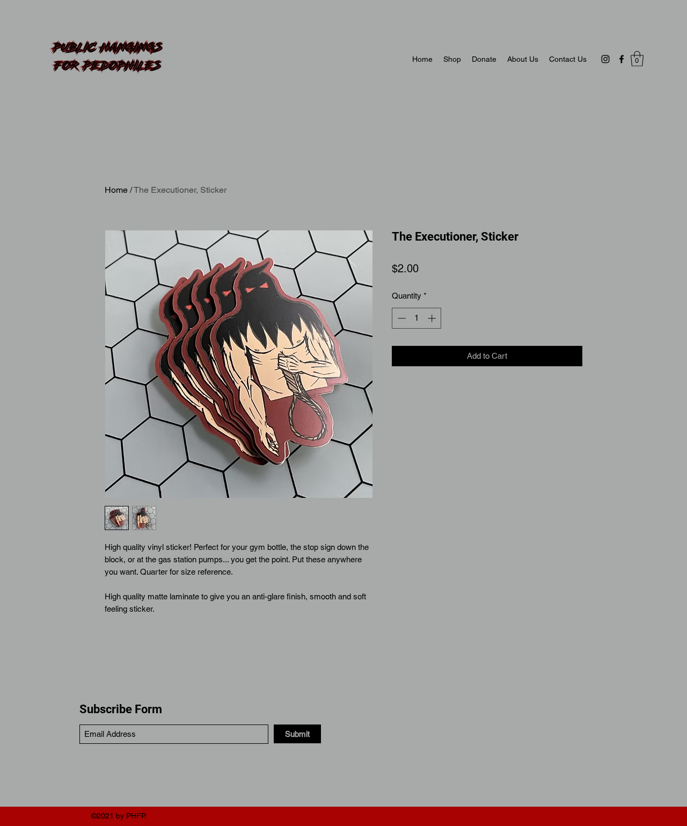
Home (116, 190)
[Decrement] (400, 318)
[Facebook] (621, 59)
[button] (637, 59)
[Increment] (433, 318)
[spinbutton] (417, 318)
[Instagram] (605, 59)
